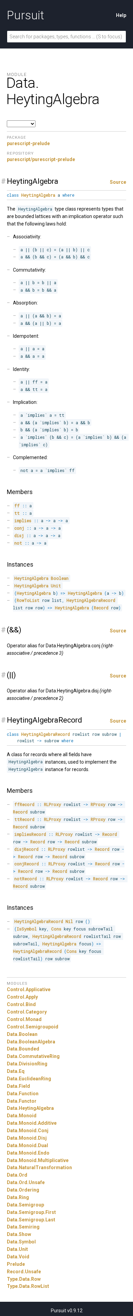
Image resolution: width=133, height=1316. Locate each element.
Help (121, 15)
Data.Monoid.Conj (27, 1130)
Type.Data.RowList (28, 1286)
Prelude (16, 1264)
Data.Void (18, 1256)
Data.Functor (21, 1101)
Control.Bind (21, 1004)
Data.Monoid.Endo (28, 1153)
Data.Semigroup (25, 1204)
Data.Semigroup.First (31, 1212)
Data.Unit (17, 1249)
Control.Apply (22, 997)
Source (118, 182)
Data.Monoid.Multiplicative (38, 1160)
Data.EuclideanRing (29, 1078)
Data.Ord (17, 1175)
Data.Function (23, 1093)
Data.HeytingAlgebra (30, 1108)
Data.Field (18, 1086)
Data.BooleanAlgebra (31, 1041)
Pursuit (25, 15)
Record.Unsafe (24, 1271)
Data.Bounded (23, 1049)
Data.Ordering (23, 1190)
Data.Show (19, 1234)
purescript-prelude (28, 143)
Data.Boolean (22, 1034)
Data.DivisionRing (27, 1063)
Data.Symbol (21, 1241)
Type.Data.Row (24, 1279)
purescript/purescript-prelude (41, 159)
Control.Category (27, 1012)
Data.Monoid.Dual (27, 1145)
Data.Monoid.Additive (32, 1123)
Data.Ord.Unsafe (26, 1182)
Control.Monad (24, 1019)
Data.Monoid (21, 1115)
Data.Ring (18, 1197)
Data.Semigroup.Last (31, 1219)
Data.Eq (16, 1071)
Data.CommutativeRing (33, 1056)
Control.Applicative (28, 989)
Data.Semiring (23, 1227)
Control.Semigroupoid (32, 1026)
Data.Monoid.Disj (27, 1138)
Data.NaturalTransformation (39, 1167)
